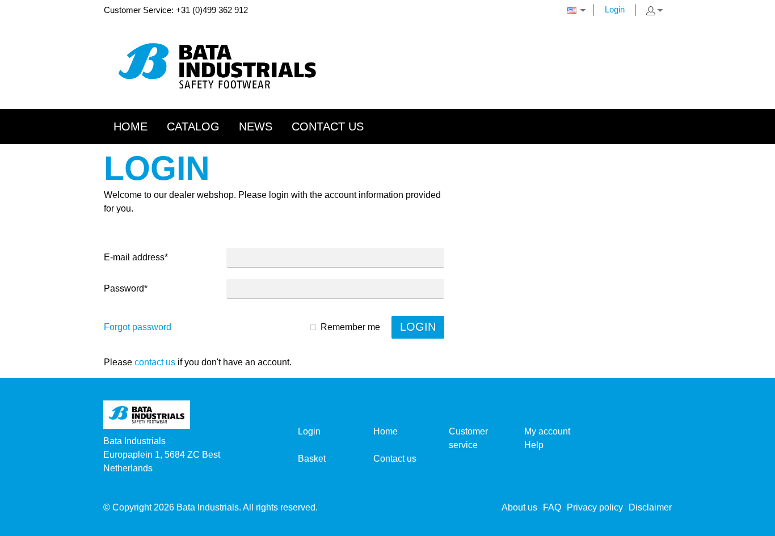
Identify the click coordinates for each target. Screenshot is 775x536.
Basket (312, 458)
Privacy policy (595, 507)
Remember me (350, 327)
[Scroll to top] (751, 523)
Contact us (154, 362)
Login (615, 9)
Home (385, 431)
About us (519, 507)
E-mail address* (136, 257)
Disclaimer (650, 507)
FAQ (552, 507)
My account (547, 431)
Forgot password (137, 327)
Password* (126, 288)
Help (534, 445)
